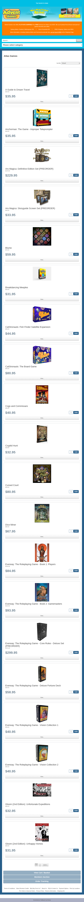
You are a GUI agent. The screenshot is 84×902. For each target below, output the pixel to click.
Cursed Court (12, 485)
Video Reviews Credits (22, 888)
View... (42, 101)
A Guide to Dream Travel (17, 89)
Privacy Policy (40, 891)
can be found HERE (56, 32)
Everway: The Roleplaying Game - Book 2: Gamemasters (33, 604)
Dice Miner (10, 524)
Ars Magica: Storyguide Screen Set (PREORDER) (30, 208)
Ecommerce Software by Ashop (42, 900)
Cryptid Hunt (11, 445)
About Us (44, 888)
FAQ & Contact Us (53, 888)
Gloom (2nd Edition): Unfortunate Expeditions (27, 804)
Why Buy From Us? (35, 888)
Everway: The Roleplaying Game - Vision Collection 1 (31, 725)
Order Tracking (41, 881)
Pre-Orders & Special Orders (27, 891)
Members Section (42, 877)
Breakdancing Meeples (16, 287)
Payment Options (64, 888)
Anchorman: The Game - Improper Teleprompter (29, 129)
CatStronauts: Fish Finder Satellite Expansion (27, 327)
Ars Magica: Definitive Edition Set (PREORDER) (29, 169)
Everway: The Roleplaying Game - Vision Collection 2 (31, 764)
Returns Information (50, 891)
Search (79, 40)
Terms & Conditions (9, 888)
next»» (45, 865)
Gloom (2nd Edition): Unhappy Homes (24, 843)
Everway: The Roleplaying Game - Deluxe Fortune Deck (33, 685)
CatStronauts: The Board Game (21, 366)
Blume (8, 248)
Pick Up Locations (75, 888)
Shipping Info (61, 891)
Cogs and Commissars (16, 406)
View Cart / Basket (42, 873)
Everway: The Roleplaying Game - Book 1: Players (30, 564)
